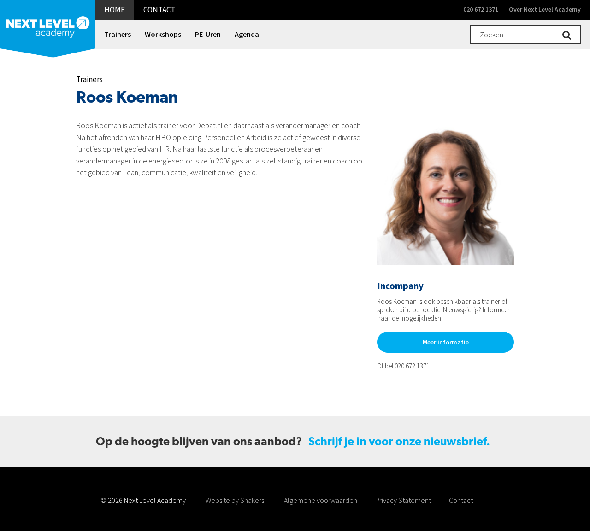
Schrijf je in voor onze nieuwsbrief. (399, 441)
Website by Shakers (235, 500)
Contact (461, 500)
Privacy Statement (403, 500)
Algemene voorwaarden (320, 500)
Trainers (89, 79)
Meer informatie (446, 342)
